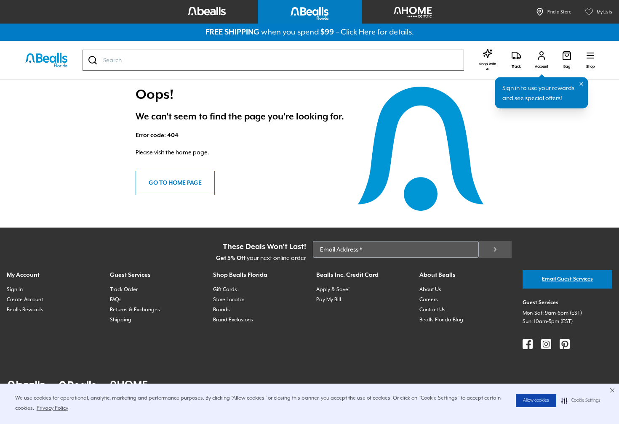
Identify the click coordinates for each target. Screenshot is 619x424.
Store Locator (228, 299)
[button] (581, 400)
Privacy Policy (52, 408)
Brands (221, 310)
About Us (430, 289)
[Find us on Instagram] (546, 344)
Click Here (358, 31)
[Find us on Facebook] (528, 344)
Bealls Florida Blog (441, 320)
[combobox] (273, 60)
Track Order (124, 289)
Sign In (15, 289)
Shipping (120, 320)
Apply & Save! (333, 289)
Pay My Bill (328, 299)
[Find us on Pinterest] (565, 344)
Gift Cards (225, 289)
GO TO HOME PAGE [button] (175, 183)
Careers (428, 299)
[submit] (495, 249)
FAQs (116, 299)
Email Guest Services (567, 279)
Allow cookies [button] (536, 400)
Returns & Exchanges (135, 310)
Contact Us (432, 310)
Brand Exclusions (233, 320)
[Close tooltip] (581, 84)
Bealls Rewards (25, 310)
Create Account (25, 299)
